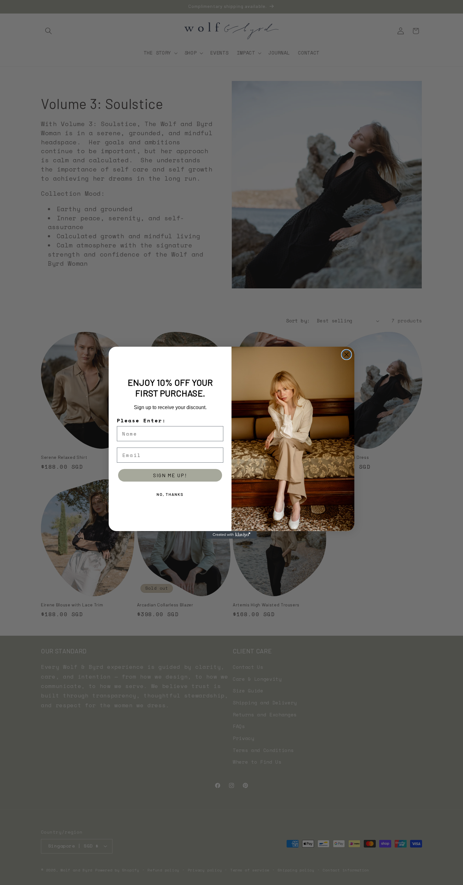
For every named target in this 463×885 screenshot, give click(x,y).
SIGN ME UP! (170, 475)
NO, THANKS (170, 494)
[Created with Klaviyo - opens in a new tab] (231, 535)
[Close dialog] (346, 354)
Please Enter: (141, 420)
